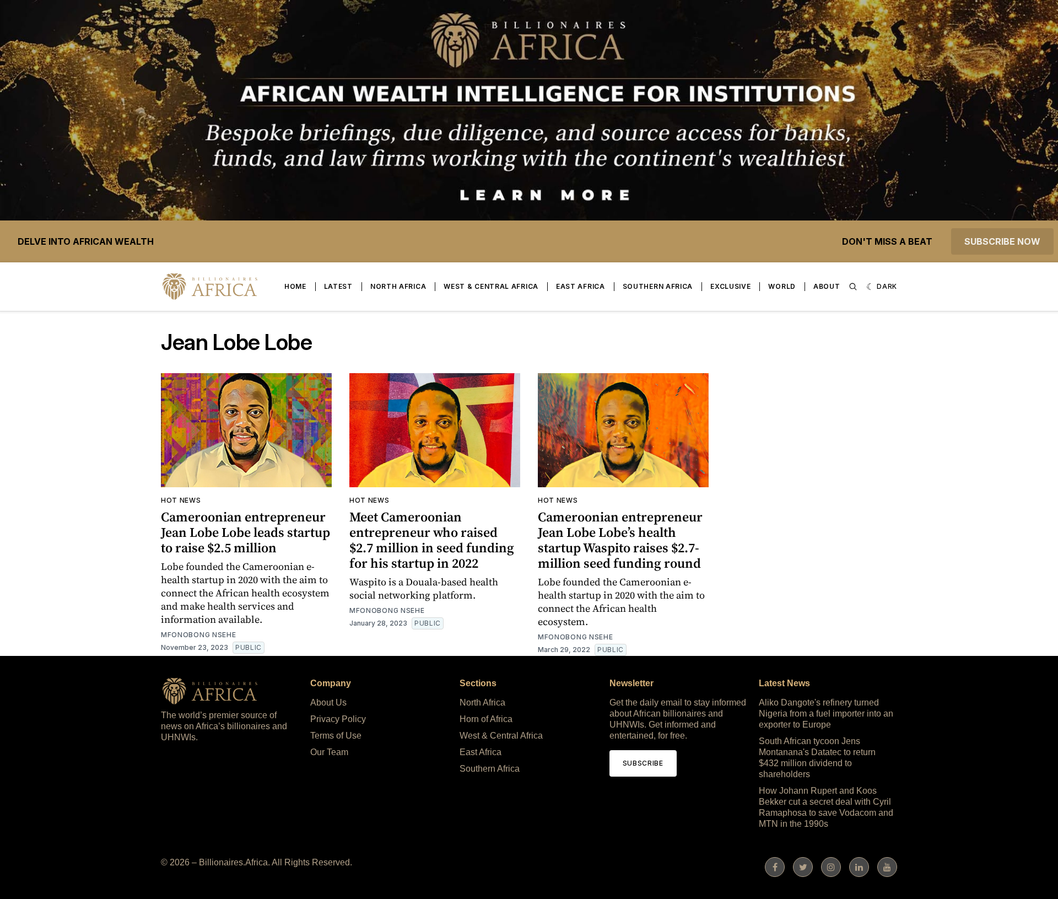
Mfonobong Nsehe (198, 635)
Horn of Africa (486, 719)
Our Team (329, 752)
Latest (338, 286)
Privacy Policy (338, 719)
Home (295, 286)
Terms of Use (335, 735)
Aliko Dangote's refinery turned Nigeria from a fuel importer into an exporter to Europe (826, 713)
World (782, 286)
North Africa (398, 286)
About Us (328, 702)
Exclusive (730, 286)
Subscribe (643, 763)
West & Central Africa (491, 286)
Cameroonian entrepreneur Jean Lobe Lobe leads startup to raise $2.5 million (245, 532)
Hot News (181, 500)
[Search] (853, 286)
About (826, 286)
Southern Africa (658, 286)
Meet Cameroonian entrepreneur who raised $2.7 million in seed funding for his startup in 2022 (431, 540)
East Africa (580, 286)
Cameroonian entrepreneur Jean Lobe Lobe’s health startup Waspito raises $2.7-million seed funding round (620, 540)
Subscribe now (1002, 241)
